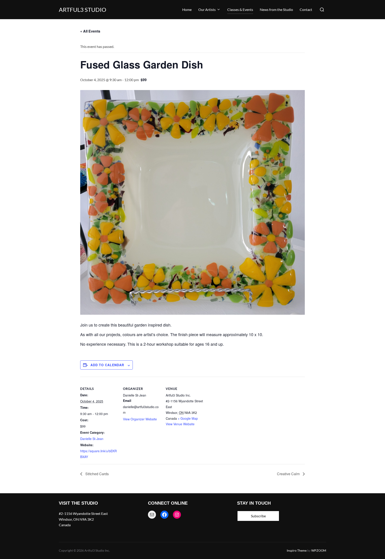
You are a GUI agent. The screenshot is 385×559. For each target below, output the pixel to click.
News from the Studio (276, 9)
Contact (306, 9)
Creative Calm (289, 473)
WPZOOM (318, 550)
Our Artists (207, 9)
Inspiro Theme (297, 550)
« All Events (90, 31)
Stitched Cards (96, 473)
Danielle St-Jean (91, 438)
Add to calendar (107, 365)
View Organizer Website (140, 419)
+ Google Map (188, 418)
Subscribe (258, 516)
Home (187, 9)
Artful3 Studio (82, 9)
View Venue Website (180, 424)
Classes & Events (240, 9)
